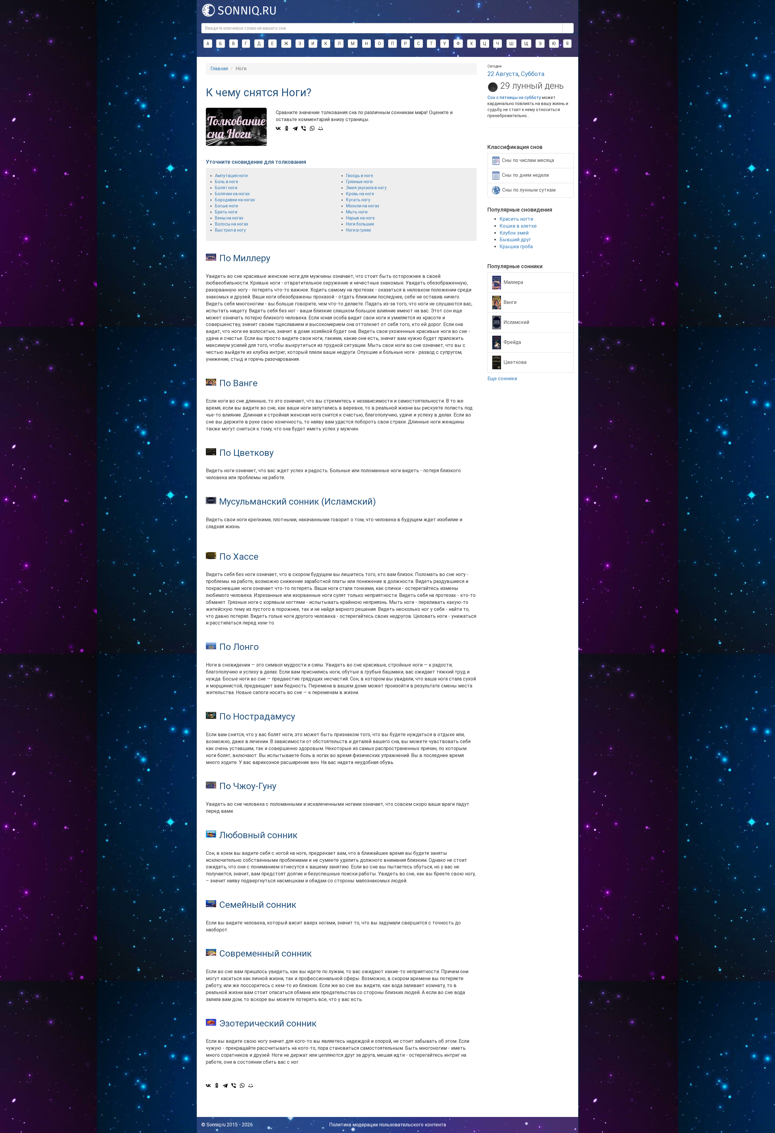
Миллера (513, 282)
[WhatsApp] (312, 128)
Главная (219, 68)
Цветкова (514, 362)
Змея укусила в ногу (366, 187)
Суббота (532, 73)
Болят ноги (226, 187)
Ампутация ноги (231, 175)
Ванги (509, 302)
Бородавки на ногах (235, 199)
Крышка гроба (516, 246)
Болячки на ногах (232, 193)
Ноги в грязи (358, 230)
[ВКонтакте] (278, 128)
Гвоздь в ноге (359, 175)
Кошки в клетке (518, 226)
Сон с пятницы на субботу (514, 97)
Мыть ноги (357, 211)
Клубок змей (514, 233)
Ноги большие (360, 224)
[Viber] (303, 128)
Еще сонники (502, 378)
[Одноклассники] (286, 128)
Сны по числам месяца (528, 160)
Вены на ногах (229, 218)
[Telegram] (295, 128)
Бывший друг (515, 239)
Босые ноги (226, 205)
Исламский (516, 322)
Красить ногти (516, 219)
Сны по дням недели (525, 175)
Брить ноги (226, 211)
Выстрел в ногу (230, 230)
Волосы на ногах (231, 224)
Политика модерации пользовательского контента (387, 1125)
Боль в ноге (226, 181)
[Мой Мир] (320, 128)
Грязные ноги (359, 181)
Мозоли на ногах (362, 205)
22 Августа (502, 73)
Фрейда (512, 342)
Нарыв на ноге (360, 218)
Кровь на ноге (360, 193)
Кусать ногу (358, 199)
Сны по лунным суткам (529, 190)
